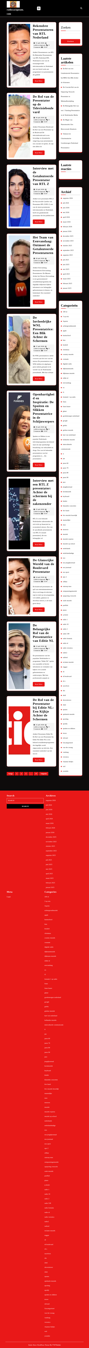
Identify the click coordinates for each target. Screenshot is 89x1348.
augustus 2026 (68, 198)
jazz (64, 482)
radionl (65, 657)
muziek (65, 534)
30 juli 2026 (40, 117)
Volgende (44, 774)
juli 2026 (66, 203)
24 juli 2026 (40, 577)
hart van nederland (69, 435)
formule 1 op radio (69, 397)
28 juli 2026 (40, 258)
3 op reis (66, 316)
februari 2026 (67, 226)
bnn (64, 340)
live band (66, 510)
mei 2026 (66, 212)
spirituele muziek (68, 714)
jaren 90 (65, 477)
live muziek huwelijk (70, 515)
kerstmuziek (67, 492)
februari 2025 (67, 283)
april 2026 (66, 217)
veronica (66, 757)
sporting (65, 719)
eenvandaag (67, 383)
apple (65, 331)
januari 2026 (67, 231)
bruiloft (65, 345)
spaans (65, 709)
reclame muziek (68, 662)
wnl (64, 766)
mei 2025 (66, 269)
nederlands (66, 548)
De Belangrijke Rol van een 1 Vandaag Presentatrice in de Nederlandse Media (70, 110)
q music (65, 615)
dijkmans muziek (68, 373)
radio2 (65, 653)
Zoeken (66, 27)
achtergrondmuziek (69, 326)
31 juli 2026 (40, 43)
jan (64, 458)
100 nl (65, 312)
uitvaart (65, 738)
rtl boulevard (67, 676)
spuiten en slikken (69, 728)
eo (63, 387)
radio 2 (65, 629)
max (64, 525)
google (65, 421)
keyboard (66, 496)
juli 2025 (66, 260)
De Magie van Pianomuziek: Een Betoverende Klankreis (68, 124)
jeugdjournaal (67, 487)
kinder (65, 501)
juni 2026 (66, 208)
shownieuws (67, 700)
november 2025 (68, 241)
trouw (65, 733)
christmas (66, 350)
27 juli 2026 (40, 346)
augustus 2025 (68, 255)
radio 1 (65, 619)
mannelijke (66, 520)
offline (65, 581)
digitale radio (67, 364)
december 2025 (68, 236)
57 (36, 774)
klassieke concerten (69, 506)
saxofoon (66, 686)
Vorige (10, 774)
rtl (63, 671)
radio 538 (66, 634)
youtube (65, 771)
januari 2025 (67, 288)
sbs (64, 690)
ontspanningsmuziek (70, 591)
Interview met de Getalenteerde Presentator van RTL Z (43, 176)
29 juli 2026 (40, 189)
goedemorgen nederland (71, 416)
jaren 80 (65, 473)
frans (64, 402)
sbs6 (64, 695)
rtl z (64, 681)
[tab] (38, 8)
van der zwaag (68, 747)
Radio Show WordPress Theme (38, 1345)
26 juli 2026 (40, 427)
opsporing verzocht (69, 596)
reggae (65, 667)
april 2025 (66, 274)
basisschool (67, 335)
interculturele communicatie (53, 1025)
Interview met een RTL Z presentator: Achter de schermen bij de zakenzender (43, 492)
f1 (63, 392)
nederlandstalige (68, 553)
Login (9, 897)
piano (65, 610)
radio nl (65, 643)
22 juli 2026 (40, 725)
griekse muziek (68, 430)
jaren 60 (65, 463)
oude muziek (67, 600)
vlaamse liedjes (68, 761)
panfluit (65, 605)
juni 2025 (66, 264)
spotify (65, 724)
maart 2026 (67, 222)
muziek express (68, 539)
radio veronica (68, 648)
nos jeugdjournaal (69, 563)
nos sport (66, 572)
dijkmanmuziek (68, 368)
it (63, 454)
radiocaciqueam (39, 45)
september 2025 (68, 250)
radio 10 (65, 624)
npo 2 (65, 577)
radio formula (67, 638)
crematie (66, 359)
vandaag (66, 752)
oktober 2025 (67, 245)
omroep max (67, 586)
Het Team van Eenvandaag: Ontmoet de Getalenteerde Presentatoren (43, 245)
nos (64, 558)
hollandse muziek (69, 440)
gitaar (65, 411)
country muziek (68, 354)
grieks (65, 425)
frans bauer (66, 406)
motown (65, 529)
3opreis (65, 321)
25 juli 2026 (40, 509)
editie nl (65, 378)
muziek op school (69, 544)
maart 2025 (67, 279)
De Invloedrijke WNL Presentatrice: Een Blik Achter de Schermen (43, 329)
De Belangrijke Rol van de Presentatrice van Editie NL (43, 632)
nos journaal (67, 567)
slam (64, 705)
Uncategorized (68, 743)
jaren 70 (65, 468)
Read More (40, 81)
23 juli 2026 (40, 646)
